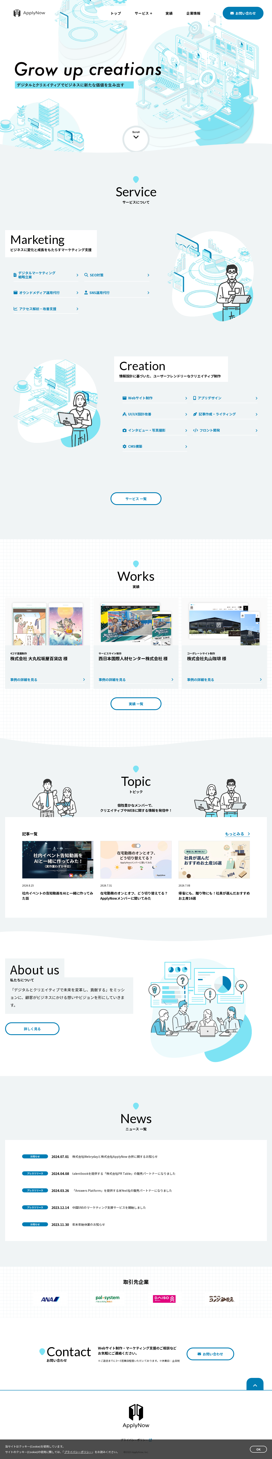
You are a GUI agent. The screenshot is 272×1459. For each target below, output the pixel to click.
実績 (169, 13)
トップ (115, 13)
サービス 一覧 (136, 498)
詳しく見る (32, 1028)
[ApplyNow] (29, 13)
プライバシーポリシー (78, 1452)
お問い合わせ (245, 13)
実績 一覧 (136, 703)
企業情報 (193, 13)
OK (258, 1449)
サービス (142, 13)
